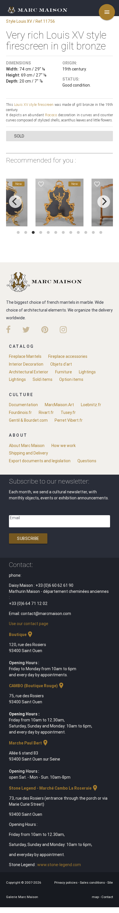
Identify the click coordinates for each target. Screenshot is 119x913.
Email (15, 517)
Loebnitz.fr (91, 404)
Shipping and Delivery (28, 453)
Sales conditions (93, 882)
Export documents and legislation (39, 460)
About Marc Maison (26, 445)
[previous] (15, 201)
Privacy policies (66, 882)
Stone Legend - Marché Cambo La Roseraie (53, 788)
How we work (63, 445)
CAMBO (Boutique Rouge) (37, 685)
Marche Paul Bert (29, 743)
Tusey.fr (68, 412)
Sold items (42, 379)
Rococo (51, 115)
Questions (86, 460)
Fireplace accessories (67, 356)
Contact (107, 897)
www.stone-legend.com (59, 864)
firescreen (46, 104)
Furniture (63, 372)
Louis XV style (25, 104)
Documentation (23, 404)
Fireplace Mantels (25, 356)
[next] (103, 201)
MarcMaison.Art (59, 404)
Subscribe (28, 538)
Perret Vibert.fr (69, 420)
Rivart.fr (46, 412)
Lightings (87, 372)
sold (19, 136)
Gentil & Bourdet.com (28, 420)
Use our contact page (28, 623)
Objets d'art (61, 364)
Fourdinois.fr (20, 412)
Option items (71, 379)
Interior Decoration (26, 364)
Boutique (21, 634)
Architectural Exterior (28, 372)
